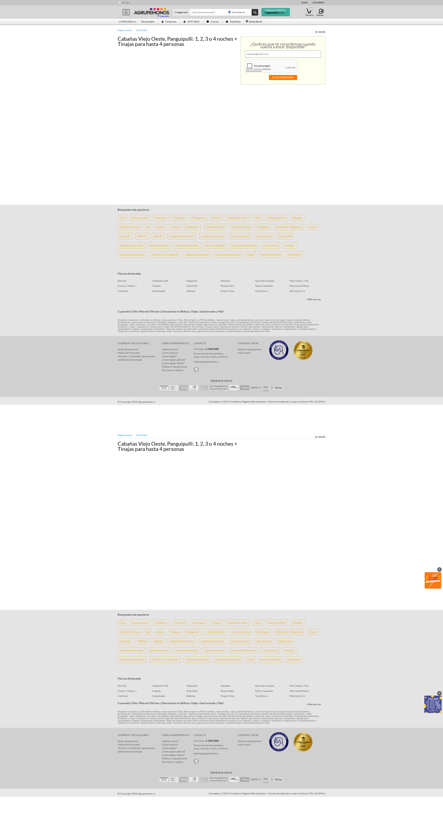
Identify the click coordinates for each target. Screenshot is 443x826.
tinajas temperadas (212, 236)
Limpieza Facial (241, 227)
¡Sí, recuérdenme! (283, 77)
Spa (148, 227)
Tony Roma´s (261, 291)
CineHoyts (123, 291)
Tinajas (175, 227)
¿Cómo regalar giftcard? (173, 360)
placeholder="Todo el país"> (242, 12)
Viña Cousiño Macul (299, 286)
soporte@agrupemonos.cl (206, 361)
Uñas (257, 217)
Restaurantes (140, 217)
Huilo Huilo (191, 286)
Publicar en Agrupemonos (174, 366)
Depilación (192, 227)
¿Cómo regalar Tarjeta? (173, 363)
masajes (289, 245)
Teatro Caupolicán (264, 286)
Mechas (142, 236)
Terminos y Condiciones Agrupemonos (136, 356)
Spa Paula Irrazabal (264, 281)
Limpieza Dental (215, 227)
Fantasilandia (158, 291)
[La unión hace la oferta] (151, 12)
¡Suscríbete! (318, 3)
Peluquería (198, 217)
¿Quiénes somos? (170, 349)
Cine (122, 217)
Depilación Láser (237, 217)
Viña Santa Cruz (297, 291)
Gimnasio (180, 217)
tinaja (250, 254)
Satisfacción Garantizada (130, 360)
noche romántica (271, 254)
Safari (160, 227)
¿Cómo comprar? (170, 353)
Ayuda (304, 3)
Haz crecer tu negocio (172, 370)
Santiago (125, 2)
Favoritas (171, 21)
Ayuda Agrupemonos (128, 349)
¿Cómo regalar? (169, 356)
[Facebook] (196, 369)
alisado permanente (131, 245)
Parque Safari (227, 286)
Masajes (297, 217)
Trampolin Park (277, 217)
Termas (216, 217)
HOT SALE (194, 21)
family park (285, 236)
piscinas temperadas (228, 254)
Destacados (148, 21)
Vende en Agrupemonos (249, 349)
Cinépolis (156, 286)
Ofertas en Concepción (165, 254)
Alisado (158, 236)
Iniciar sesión (244, 353)
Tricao (312, 227)
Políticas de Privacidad (129, 353)
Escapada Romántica (182, 236)
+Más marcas (314, 299)
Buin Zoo (122, 281)
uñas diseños (264, 236)
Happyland (191, 281)
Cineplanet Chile (160, 281)
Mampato (225, 281)
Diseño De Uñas (129, 227)
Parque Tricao (227, 291)
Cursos (215, 21)
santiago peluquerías (132, 254)
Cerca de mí (255, 21)
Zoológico (263, 227)
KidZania (190, 291)
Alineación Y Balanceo (289, 227)
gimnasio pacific (159, 245)
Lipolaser (125, 236)
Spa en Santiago (240, 236)
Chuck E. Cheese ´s (127, 286)
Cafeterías (161, 217)
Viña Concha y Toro (299, 281)
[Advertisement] (221, 180)
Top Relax (235, 21)
